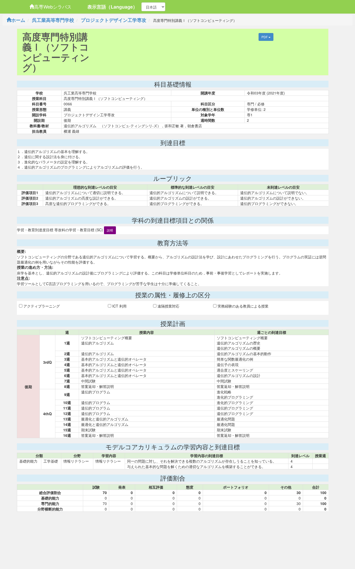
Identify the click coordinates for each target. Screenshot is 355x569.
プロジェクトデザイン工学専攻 (113, 20)
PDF (264, 37)
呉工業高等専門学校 (53, 20)
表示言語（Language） (112, 6)
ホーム (18, 20)
